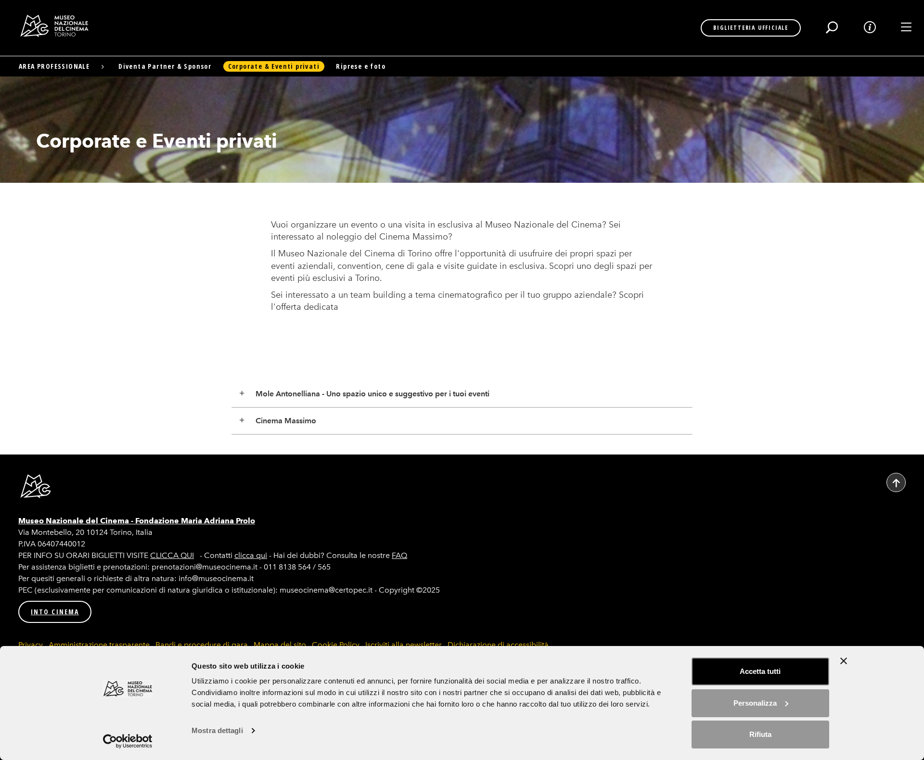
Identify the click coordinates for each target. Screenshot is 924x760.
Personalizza (755, 703)
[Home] (58, 26)
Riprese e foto (360, 66)
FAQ (399, 555)
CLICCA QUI (172, 555)
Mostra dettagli (217, 730)
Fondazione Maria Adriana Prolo (195, 520)
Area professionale (54, 66)
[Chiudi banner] (843, 661)
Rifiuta (760, 734)
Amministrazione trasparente (99, 644)
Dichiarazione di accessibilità (498, 644)
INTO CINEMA (55, 611)
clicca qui (250, 555)
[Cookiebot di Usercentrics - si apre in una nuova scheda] (128, 741)
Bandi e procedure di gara (201, 644)
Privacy (30, 644)
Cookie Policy (335, 644)
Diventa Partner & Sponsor (164, 66)
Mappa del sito (280, 644)
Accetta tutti (760, 671)
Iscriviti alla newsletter (403, 644)
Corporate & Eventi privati (274, 66)
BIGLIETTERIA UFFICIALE (750, 28)
